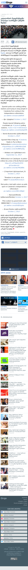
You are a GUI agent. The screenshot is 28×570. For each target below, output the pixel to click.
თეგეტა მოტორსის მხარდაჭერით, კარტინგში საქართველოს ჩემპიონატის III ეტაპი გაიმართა (14, 448)
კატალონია (22, 232)
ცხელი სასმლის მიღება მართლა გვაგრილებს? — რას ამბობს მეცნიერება (14, 409)
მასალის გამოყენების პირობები (20, 503)
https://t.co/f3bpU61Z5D (14, 163)
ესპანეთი (17, 232)
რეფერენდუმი (10, 232)
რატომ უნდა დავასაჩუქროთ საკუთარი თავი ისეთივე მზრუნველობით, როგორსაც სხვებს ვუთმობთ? (14, 333)
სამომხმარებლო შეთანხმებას (13, 553)
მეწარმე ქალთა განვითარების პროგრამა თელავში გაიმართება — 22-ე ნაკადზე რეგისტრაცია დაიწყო (14, 463)
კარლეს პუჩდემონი (5, 233)
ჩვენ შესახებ (24, 497)
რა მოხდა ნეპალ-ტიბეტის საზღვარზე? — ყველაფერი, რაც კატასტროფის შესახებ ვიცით (14, 385)
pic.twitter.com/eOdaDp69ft (17, 130)
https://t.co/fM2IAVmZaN (17, 146)
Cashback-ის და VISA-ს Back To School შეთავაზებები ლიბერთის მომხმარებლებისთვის (14, 360)
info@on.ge (12, 548)
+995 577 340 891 (20, 548)
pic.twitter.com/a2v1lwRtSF (14, 116)
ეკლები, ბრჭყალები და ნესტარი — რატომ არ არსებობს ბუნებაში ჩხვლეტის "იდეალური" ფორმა (14, 440)
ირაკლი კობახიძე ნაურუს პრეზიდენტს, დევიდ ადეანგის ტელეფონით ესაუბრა (14, 401)
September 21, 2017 (14, 155)
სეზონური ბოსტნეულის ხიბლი (14, 377)
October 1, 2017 (20, 119)
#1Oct (10, 128)
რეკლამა (25, 499)
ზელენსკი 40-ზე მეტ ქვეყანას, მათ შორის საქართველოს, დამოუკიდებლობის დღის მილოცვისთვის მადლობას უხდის (14, 368)
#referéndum (22, 128)
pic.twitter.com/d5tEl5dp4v (14, 205)
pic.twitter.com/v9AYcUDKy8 (14, 191)
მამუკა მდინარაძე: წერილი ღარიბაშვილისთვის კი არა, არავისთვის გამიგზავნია (14, 417)
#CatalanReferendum (16, 180)
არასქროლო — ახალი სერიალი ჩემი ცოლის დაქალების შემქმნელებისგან (14, 455)
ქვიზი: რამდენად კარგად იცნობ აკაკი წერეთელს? (14, 478)
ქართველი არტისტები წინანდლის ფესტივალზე (8, 303)
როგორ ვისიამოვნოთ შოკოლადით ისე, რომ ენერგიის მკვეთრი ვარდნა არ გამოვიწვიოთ (14, 425)
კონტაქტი (25, 505)
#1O (15, 128)
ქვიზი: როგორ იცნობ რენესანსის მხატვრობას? (14, 342)
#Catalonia (16, 125)
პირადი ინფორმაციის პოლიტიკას (13, 554)
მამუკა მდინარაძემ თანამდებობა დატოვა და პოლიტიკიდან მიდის (14, 432)
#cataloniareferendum (18, 144)
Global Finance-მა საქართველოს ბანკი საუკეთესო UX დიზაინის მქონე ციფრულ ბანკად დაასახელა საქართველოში (14, 393)
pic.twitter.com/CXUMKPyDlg (14, 149)
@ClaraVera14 (14, 165)
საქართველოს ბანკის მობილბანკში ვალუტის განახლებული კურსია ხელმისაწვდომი (14, 325)
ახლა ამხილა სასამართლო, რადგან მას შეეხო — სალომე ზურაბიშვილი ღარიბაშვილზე (14, 471)
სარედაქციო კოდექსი (22, 501)
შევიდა (3, 53)
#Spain (3, 130)
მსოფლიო (3, 15)
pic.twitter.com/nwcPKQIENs (14, 168)
